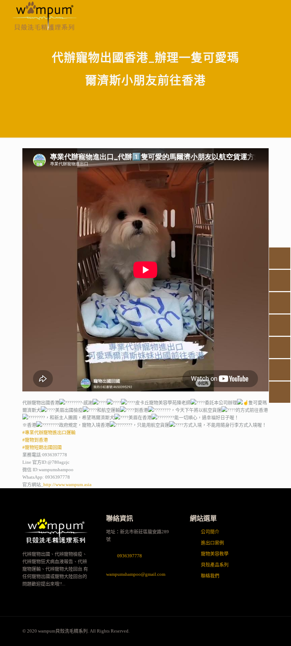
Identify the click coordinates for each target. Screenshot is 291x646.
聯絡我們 (210, 575)
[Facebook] (213, 631)
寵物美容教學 (215, 553)
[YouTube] (222, 631)
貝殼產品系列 (215, 564)
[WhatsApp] (203, 631)
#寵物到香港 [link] (35, 439)
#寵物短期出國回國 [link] (42, 447)
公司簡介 (210, 531)
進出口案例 (212, 542)
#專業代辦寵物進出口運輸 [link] (49, 432)
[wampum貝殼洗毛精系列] (55, 546)
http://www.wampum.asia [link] (67, 484)
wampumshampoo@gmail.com (135, 574)
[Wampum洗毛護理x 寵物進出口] (44, 16)
